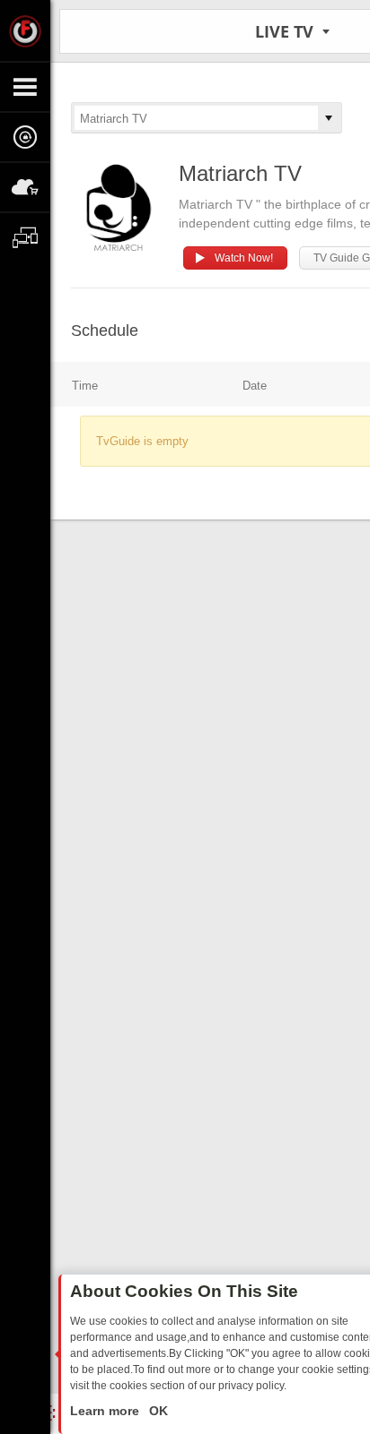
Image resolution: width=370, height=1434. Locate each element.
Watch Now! (244, 258)
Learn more (106, 1411)
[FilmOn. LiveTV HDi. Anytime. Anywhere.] (25, 30)
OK (156, 1411)
